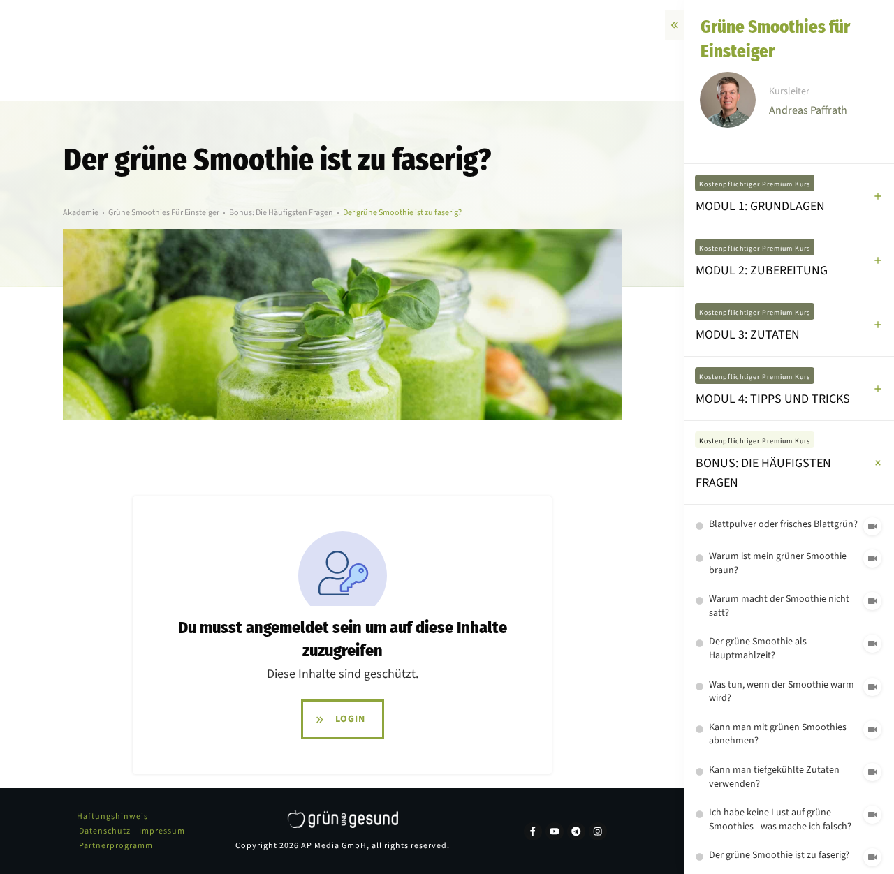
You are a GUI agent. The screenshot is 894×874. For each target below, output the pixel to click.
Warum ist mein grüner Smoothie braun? (778, 563)
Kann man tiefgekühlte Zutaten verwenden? (774, 777)
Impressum (162, 831)
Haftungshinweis (112, 816)
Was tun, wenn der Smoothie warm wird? (781, 692)
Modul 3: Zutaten (748, 334)
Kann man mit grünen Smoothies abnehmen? (778, 734)
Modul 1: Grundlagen (760, 206)
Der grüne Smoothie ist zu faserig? (779, 855)
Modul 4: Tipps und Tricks (773, 399)
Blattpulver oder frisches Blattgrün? (783, 524)
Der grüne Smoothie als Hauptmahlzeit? (758, 648)
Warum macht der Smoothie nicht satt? (779, 606)
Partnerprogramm (116, 846)
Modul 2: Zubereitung (762, 270)
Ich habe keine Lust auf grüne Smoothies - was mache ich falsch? (780, 820)
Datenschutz (105, 831)
